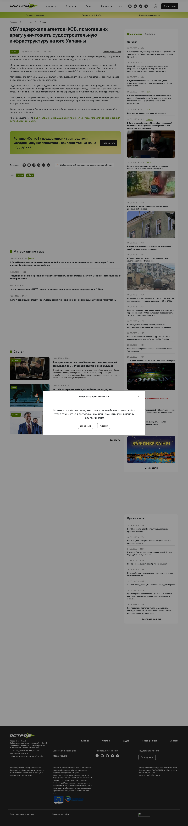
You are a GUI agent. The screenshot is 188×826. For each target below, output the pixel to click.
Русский (103, 426)
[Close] (138, 396)
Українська (85, 426)
